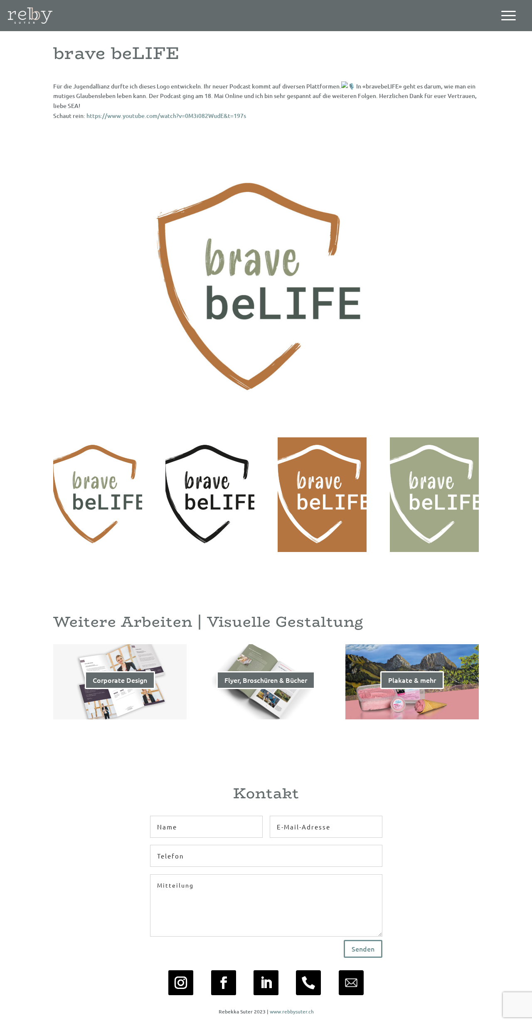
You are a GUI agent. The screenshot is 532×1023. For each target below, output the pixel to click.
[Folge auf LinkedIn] (266, 982)
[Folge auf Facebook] (223, 982)
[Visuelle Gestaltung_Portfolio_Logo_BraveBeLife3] (322, 550)
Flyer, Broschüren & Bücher (265, 679)
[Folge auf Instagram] (180, 982)
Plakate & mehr (412, 679)
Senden (363, 948)
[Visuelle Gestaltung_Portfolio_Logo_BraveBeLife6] (209, 550)
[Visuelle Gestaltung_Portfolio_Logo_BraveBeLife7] (97, 550)
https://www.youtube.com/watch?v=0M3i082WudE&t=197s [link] (166, 116)
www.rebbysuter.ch (292, 1011)
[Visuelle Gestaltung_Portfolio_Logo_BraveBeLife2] (434, 550)
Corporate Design (120, 679)
